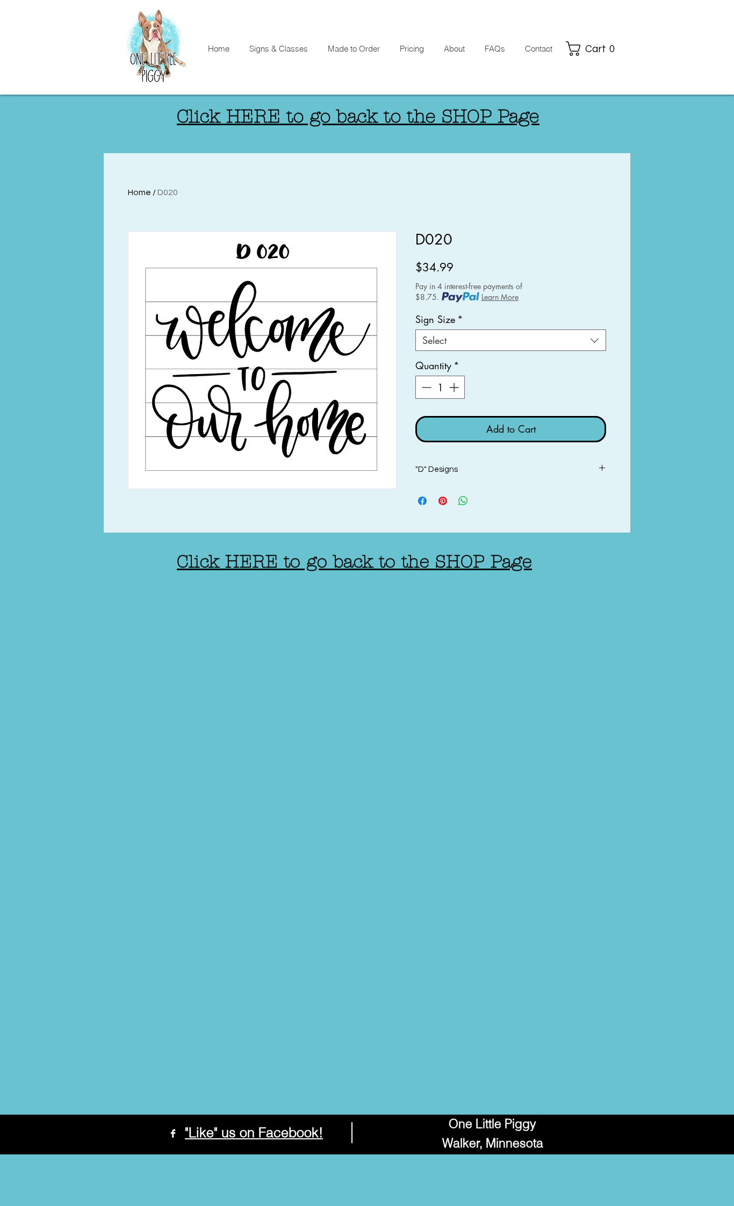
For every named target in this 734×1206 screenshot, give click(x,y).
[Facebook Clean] (173, 1133)
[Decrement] (425, 387)
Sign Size (439, 319)
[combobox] (510, 340)
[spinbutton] (440, 387)
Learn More (500, 297)
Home (139, 192)
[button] (593, 48)
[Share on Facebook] (422, 500)
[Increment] (455, 387)
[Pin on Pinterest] (442, 500)
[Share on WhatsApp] (463, 500)
